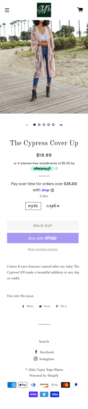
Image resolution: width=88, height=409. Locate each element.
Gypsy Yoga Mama (50, 369)
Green (53, 206)
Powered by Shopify (44, 375)
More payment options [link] (43, 249)
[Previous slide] (27, 124)
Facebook (46, 352)
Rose (33, 206)
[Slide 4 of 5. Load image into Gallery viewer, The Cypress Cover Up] (48, 124)
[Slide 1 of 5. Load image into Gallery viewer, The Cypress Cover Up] (34, 124)
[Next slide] (61, 124)
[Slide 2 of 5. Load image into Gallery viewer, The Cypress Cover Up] (39, 124)
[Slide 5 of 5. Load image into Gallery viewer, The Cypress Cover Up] (53, 124)
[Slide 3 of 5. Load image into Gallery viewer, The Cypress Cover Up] (44, 124)
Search (44, 341)
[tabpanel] (44, 66)
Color (44, 196)
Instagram (46, 359)
